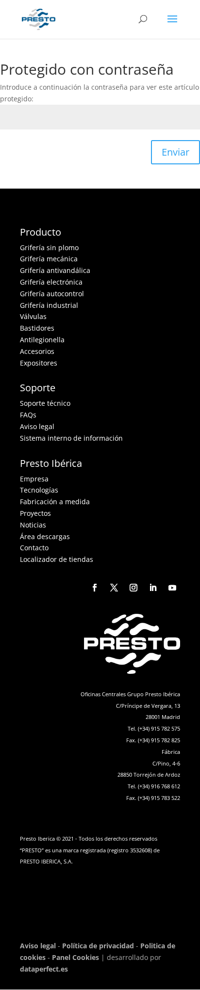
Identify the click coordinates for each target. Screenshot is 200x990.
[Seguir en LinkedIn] (153, 587)
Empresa (34, 478)
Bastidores (37, 328)
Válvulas (33, 316)
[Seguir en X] (114, 587)
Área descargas (45, 536)
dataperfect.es (44, 969)
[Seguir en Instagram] (133, 587)
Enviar (175, 152)
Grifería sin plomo (49, 247)
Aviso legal (37, 426)
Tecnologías (39, 490)
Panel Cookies (75, 957)
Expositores (38, 362)
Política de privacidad (98, 945)
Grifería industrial (49, 305)
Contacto (34, 547)
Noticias (33, 524)
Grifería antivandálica (55, 270)
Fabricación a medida (55, 501)
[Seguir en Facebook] (94, 587)
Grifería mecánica (49, 258)
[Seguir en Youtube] (172, 587)
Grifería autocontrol (52, 293)
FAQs (28, 414)
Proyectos (35, 513)
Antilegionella (42, 339)
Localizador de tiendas (56, 559)
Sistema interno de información (71, 438)
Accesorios (37, 351)
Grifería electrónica (51, 282)
